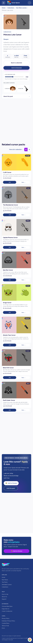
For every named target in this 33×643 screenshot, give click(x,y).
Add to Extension (16, 68)
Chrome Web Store (7, 606)
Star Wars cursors (21, 8)
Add (10, 182)
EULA (3, 628)
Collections (10, 8)
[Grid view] (26, 149)
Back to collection (16, 63)
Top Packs (4, 582)
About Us (4, 596)
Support (4, 599)
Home (3, 8)
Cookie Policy (5, 623)
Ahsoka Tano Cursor (9, 335)
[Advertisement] (16, 119)
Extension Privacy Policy (8, 621)
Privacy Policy (5, 618)
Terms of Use (5, 625)
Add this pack (11, 488)
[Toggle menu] (3, 3)
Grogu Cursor (7, 302)
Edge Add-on (5, 608)
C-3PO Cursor (7, 172)
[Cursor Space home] (6, 564)
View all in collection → (16, 149)
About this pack (8, 96)
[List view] (29, 149)
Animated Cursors (7, 584)
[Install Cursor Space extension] (30, 640)
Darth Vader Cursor (9, 400)
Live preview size (10, 74)
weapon (6, 39)
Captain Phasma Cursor (10, 237)
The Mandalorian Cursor (10, 205)
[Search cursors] (29, 3)
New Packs (5, 579)
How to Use (5, 594)
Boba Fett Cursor (8, 367)
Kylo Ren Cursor (8, 270)
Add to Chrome (12, 483)
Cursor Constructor (7, 611)
